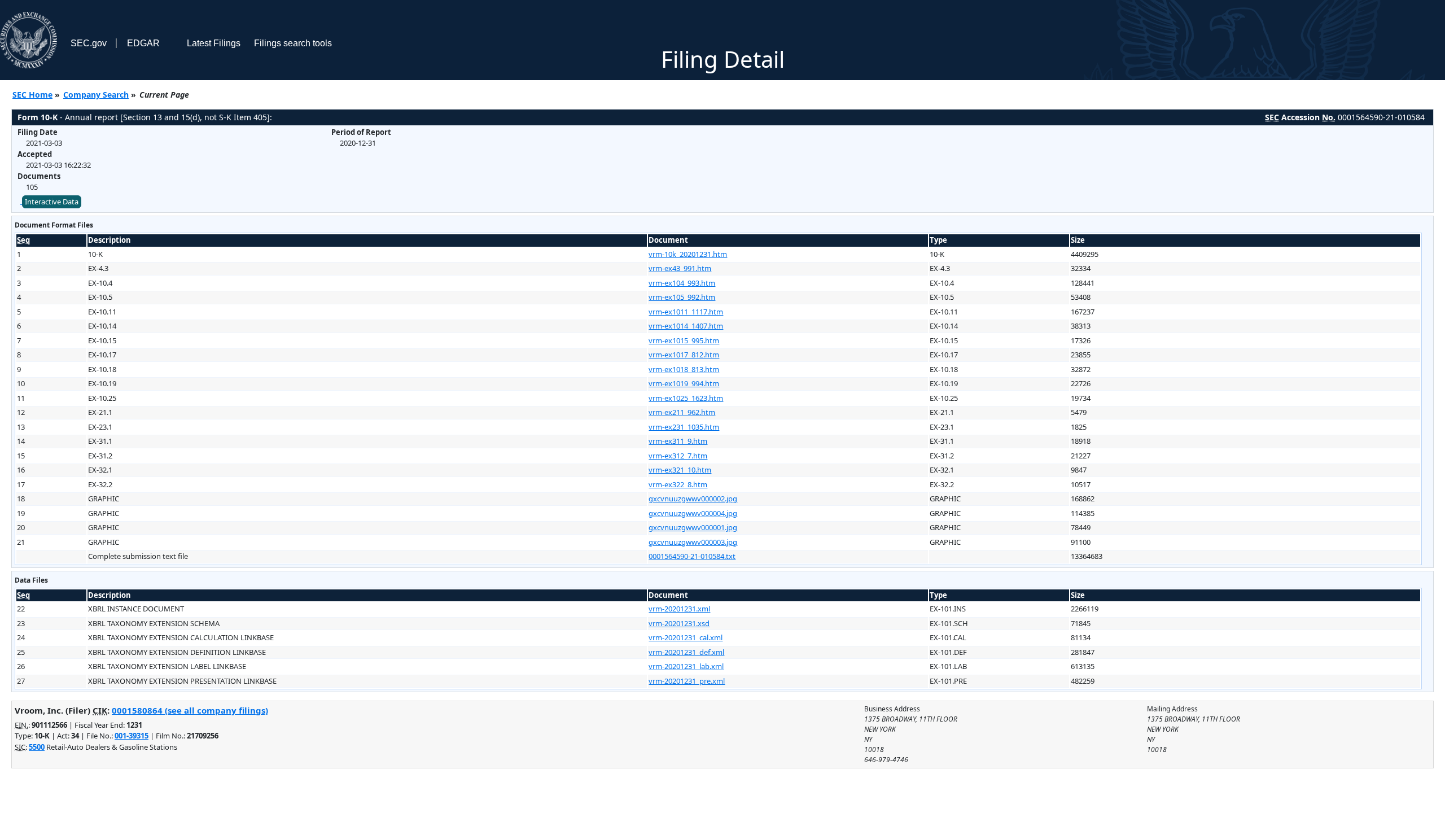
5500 (37, 747)
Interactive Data (51, 201)
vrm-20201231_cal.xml (685, 637)
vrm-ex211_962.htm (682, 412)
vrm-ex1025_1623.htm (686, 398)
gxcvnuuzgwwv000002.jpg (693, 498)
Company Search (96, 94)
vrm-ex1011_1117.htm (686, 312)
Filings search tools (293, 43)
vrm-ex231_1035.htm (684, 427)
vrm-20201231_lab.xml (686, 666)
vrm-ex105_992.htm (682, 297)
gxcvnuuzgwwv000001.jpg (693, 527)
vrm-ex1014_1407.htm (686, 326)
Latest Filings (213, 43)
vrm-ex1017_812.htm (684, 354)
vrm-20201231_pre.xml (687, 681)
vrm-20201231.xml (679, 609)
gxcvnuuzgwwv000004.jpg (693, 513)
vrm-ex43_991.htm (680, 268)
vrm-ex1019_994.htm (684, 383)
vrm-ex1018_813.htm (684, 369)
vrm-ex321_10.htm (680, 470)
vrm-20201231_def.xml (686, 652)
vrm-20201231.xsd (679, 623)
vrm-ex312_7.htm (678, 456)
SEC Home (32, 94)
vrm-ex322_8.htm (678, 484)
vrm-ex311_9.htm (678, 441)
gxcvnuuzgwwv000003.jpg (693, 542)
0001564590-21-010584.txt (692, 556)
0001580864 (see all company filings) (190, 710)
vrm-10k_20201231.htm (688, 254)
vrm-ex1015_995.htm (684, 340)
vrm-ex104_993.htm (682, 283)
